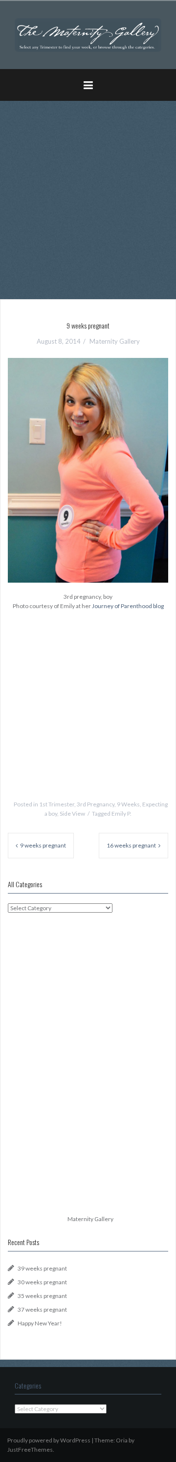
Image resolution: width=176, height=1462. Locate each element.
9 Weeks (128, 804)
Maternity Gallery (114, 341)
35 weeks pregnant (42, 1295)
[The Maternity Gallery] (88, 34)
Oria (122, 1440)
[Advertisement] (88, 196)
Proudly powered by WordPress (48, 1440)
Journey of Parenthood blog (128, 606)
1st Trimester (56, 804)
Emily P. (121, 813)
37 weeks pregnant (42, 1309)
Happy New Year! (40, 1323)
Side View (72, 813)
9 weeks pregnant (43, 845)
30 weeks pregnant (42, 1282)
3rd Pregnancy (95, 804)
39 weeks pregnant (42, 1268)
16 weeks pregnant (131, 845)
